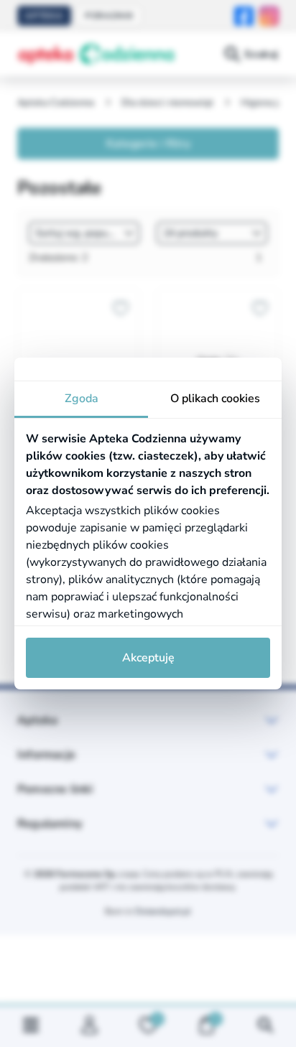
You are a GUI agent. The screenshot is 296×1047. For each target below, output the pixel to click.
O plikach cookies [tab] (215, 398)
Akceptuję (148, 658)
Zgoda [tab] (81, 398)
